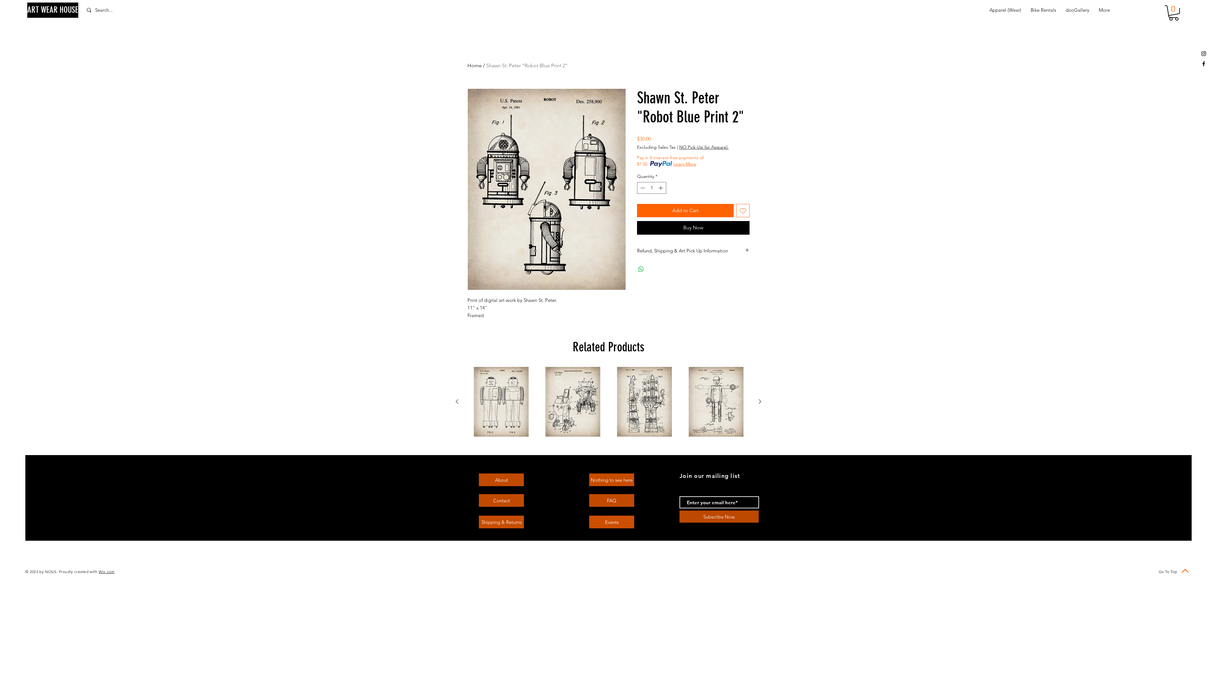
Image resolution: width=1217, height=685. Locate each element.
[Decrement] (642, 187)
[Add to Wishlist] (743, 210)
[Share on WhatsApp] (641, 269)
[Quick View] (501, 402)
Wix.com (106, 571)
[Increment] (661, 187)
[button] (1174, 13)
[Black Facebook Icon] (1204, 64)
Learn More (684, 164)
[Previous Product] (457, 401)
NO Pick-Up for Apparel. (704, 147)
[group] (608, 402)
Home (474, 65)
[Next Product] (760, 401)
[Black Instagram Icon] (1204, 53)
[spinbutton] (651, 187)
